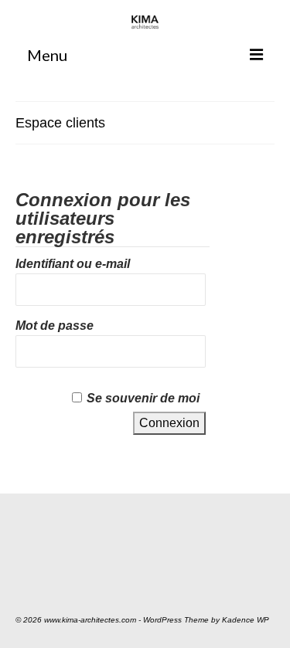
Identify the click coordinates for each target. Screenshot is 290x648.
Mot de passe (54, 325)
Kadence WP (245, 620)
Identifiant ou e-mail (72, 263)
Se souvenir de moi (143, 398)
